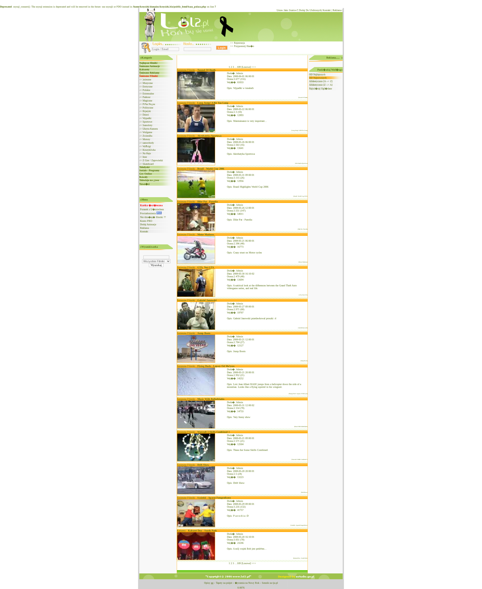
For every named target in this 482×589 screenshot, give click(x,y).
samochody (148, 142)
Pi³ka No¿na (149, 104)
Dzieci (146, 114)
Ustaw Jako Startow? (287, 10)
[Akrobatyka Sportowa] (196, 164)
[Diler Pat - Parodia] (196, 230)
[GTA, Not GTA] (196, 296)
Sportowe (147, 121)
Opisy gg (208, 582)
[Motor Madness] (196, 263)
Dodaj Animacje (148, 224)
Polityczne (148, 107)
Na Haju (147, 153)
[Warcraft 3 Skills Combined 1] (196, 460)
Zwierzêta (147, 135)
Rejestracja (239, 42)
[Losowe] (246, 67)
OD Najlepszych (317, 74)
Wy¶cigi (147, 146)
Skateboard (148, 164)
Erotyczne (147, 86)
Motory (146, 139)
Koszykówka (149, 149)
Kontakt (327, 10)
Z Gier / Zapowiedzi (153, 160)
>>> (254, 67)
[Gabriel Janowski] (196, 329)
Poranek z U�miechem (152, 209)
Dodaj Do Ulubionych (310, 10)
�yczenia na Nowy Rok (247, 582)
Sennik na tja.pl (270, 582)
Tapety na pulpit (224, 582)
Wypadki (147, 118)
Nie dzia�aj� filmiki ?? (153, 217)
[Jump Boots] (196, 361)
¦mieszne (147, 79)
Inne (145, 156)
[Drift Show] (196, 493)
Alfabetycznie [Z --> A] (320, 84)
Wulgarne (147, 132)
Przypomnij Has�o (243, 46)
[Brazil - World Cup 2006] (196, 197)
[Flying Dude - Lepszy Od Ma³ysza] (196, 394)
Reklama (337, 10)
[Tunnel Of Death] (196, 98)
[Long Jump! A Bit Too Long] (196, 131)
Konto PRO (146, 221)
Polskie (146, 90)
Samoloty (147, 125)
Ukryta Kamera (150, 128)
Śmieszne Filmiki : (196, 70)
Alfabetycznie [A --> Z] (320, 81)
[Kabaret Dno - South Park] (196, 559)
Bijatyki (147, 111)
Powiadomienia (148, 213)
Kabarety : (197, 530)
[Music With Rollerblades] (196, 427)
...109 (238, 67)
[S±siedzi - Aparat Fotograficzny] (196, 526)
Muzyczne (148, 83)
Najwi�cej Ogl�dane (320, 88)
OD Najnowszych (318, 77)
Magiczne (147, 100)
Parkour (146, 97)
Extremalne (148, 93)
